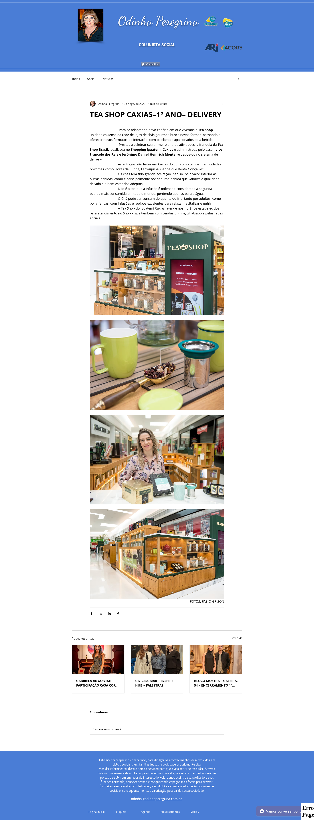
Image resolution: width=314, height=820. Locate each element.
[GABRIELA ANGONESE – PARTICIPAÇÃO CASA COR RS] (98, 659)
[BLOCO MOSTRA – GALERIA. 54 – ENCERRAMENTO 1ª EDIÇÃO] (216, 659)
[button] (237, 78)
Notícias (108, 79)
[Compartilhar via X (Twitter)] (100, 613)
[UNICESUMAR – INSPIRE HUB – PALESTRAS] (157, 659)
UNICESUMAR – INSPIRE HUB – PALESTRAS (154, 683)
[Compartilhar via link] (118, 613)
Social (91, 79)
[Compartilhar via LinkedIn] (109, 613)
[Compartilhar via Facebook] (91, 613)
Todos (76, 79)
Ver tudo (237, 638)
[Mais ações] (222, 104)
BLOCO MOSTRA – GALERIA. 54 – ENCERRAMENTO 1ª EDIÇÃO (216, 683)
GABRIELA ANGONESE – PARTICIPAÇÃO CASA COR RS (96, 683)
